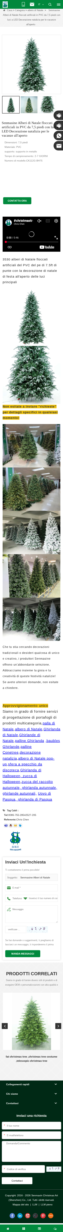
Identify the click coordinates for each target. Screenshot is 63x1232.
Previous (5, 1026)
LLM (34, 1204)
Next (58, 1026)
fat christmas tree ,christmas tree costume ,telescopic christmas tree (31, 1058)
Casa (9, 10)
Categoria (20, 10)
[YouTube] (27, 1215)
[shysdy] (6, 825)
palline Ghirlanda (29, 741)
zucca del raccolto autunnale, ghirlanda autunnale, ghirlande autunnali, (30, 787)
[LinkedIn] (20, 1215)
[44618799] (11, 825)
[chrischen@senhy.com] (20, 825)
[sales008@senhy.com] (15, 825)
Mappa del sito (21, 1204)
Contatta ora (17, 200)
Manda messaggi (22, 953)
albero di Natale (35, 10)
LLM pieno (46, 1204)
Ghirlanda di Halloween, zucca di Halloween (22, 776)
